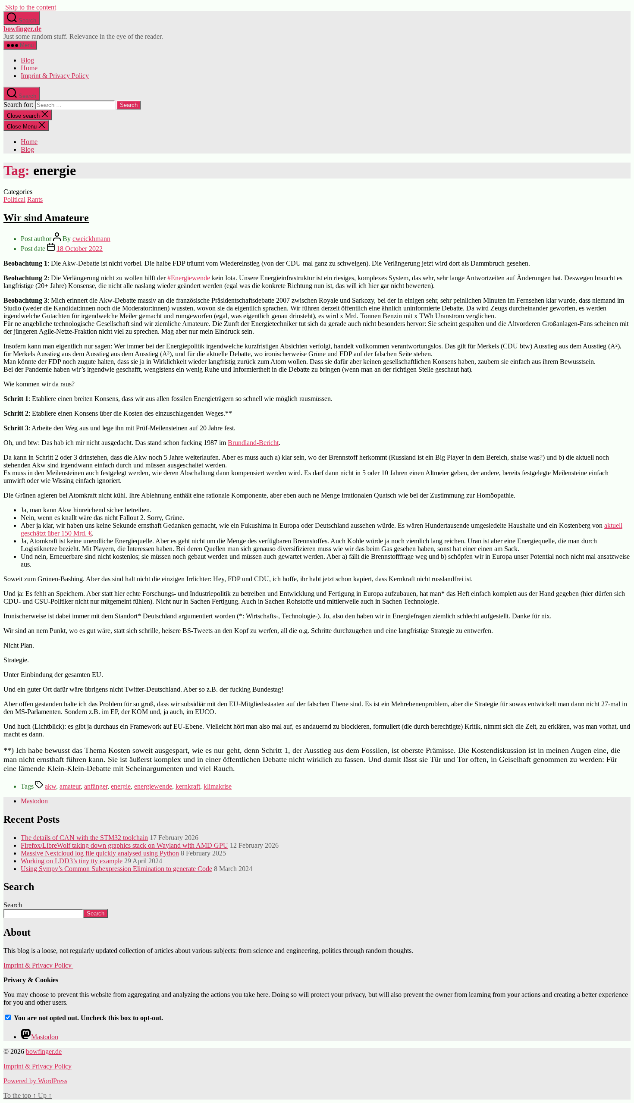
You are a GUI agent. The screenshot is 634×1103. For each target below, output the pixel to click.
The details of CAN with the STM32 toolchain (84, 837)
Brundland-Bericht (253, 442)
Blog (27, 60)
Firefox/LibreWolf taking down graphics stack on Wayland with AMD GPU (124, 845)
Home (29, 68)
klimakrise (218, 786)
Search (12, 905)
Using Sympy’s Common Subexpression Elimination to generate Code (116, 868)
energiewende (153, 786)
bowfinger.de (22, 28)
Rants (35, 199)
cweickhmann (91, 238)
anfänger (95, 786)
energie (121, 786)
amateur (70, 786)
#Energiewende (188, 278)
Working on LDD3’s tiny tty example (71, 861)
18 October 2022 (79, 248)
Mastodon (34, 801)
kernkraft (188, 786)
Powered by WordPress (35, 1080)
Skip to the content (30, 7)
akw (50, 786)
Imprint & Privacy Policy (55, 75)
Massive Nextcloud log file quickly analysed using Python (100, 853)
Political (14, 199)
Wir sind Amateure (46, 217)
